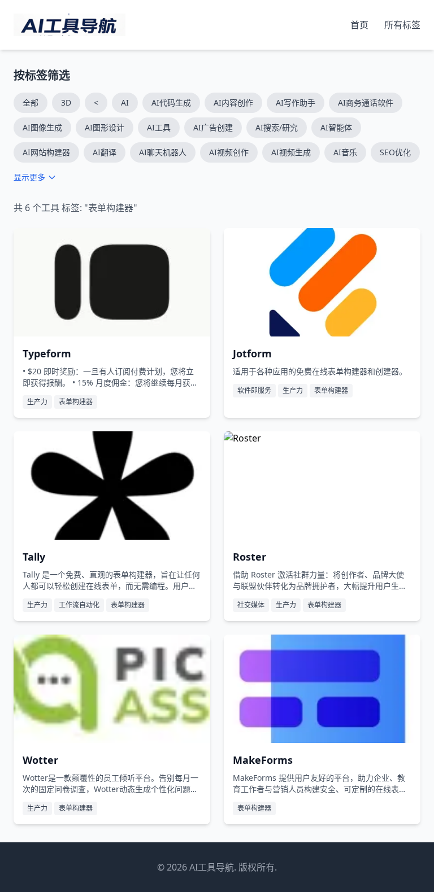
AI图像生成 (42, 127)
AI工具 (159, 127)
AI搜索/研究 (276, 127)
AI (125, 102)
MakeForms (263, 760)
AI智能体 (336, 127)
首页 (360, 25)
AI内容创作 (233, 102)
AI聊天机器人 (162, 152)
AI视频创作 (229, 152)
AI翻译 (104, 152)
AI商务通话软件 (365, 102)
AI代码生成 (171, 102)
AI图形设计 (104, 127)
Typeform (47, 353)
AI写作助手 (295, 102)
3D (66, 102)
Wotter (40, 760)
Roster (249, 556)
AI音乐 (345, 152)
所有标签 (402, 25)
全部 (30, 102)
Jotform (252, 353)
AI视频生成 (291, 152)
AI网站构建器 (46, 152)
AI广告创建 (213, 127)
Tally (34, 556)
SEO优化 (395, 152)
